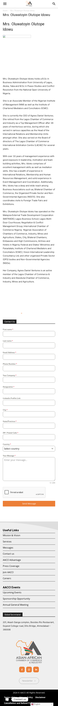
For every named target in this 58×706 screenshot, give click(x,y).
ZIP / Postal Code (10, 433)
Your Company (9, 375)
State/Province (10, 421)
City (5, 410)
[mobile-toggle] (4, 4)
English (37, 704)
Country (7, 444)
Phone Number (10, 364)
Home (5, 10)
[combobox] (29, 448)
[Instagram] (29, 669)
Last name (8, 341)
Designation (8, 387)
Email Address (9, 352)
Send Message (29, 503)
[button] (54, 4)
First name (8, 329)
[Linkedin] (36, 669)
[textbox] (26, 448)
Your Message (9, 455)
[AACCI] (29, 652)
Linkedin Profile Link (11, 398)
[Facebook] (22, 669)
